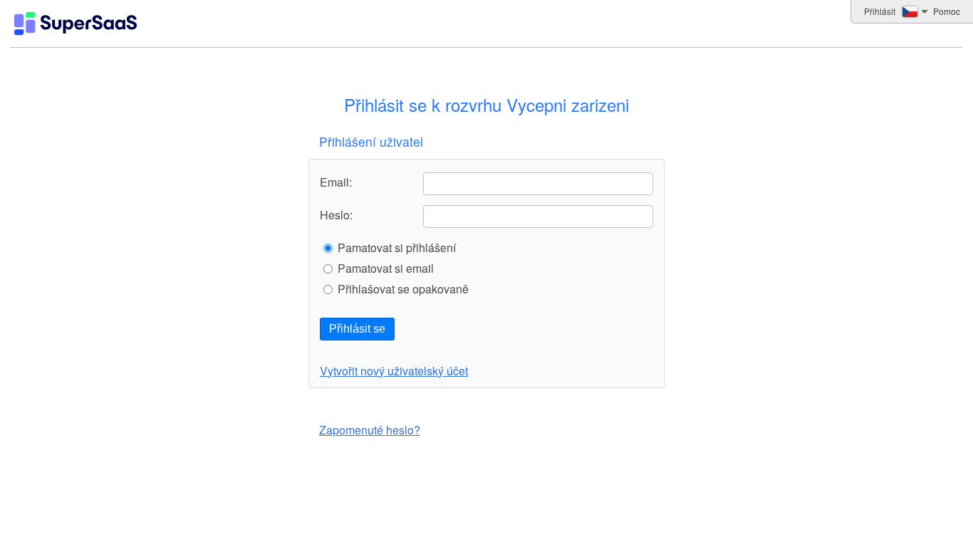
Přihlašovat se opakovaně (403, 289)
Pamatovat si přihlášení (397, 248)
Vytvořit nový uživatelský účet (394, 371)
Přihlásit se (357, 329)
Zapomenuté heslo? (369, 430)
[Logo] (75, 23)
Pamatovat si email (386, 268)
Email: (336, 182)
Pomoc (946, 11)
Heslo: (336, 215)
